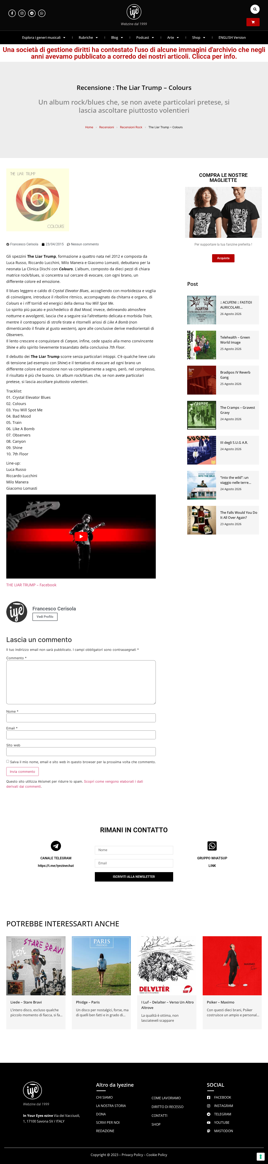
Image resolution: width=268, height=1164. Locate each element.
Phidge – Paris (88, 1002)
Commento (16, 658)
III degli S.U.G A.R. (234, 442)
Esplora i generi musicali (41, 37)
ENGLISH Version (232, 37)
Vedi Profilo (45, 617)
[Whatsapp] (41, 13)
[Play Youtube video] (81, 537)
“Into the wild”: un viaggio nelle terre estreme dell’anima (235, 482)
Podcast (142, 37)
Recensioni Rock (131, 127)
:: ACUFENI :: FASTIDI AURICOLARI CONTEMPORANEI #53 (238, 307)
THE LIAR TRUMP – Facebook (31, 584)
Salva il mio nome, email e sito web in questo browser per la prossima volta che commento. (83, 762)
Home (89, 127)
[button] (255, 9)
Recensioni (106, 127)
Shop (196, 37)
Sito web (13, 745)
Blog (114, 37)
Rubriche (86, 37)
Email (12, 728)
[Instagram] (22, 13)
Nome (12, 711)
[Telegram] (31, 13)
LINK (212, 866)
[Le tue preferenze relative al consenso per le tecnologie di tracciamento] (261, 1157)
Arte (170, 37)
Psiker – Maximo (220, 1002)
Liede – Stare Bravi (26, 1002)
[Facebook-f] (12, 13)
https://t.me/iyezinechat (56, 866)
